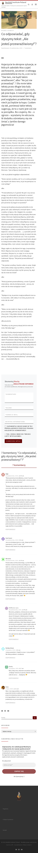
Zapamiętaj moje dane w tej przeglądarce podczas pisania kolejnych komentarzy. (19, 428)
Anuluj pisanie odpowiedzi (23, 384)
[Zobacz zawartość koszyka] (32, 4)
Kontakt (5, 830)
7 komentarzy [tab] (19, 465)
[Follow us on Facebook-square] (5, 711)
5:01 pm (21, 540)
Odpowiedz (10, 529)
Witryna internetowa (15, 421)
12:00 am (21, 476)
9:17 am (21, 668)
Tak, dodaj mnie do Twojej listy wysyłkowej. (18, 435)
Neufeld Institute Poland (13, 842)
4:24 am (18, 650)
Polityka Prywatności (8, 819)
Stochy (16, 381)
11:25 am (21, 560)
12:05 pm (24, 609)
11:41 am (16, 689)
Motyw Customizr (27, 845)
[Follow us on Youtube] (8, 711)
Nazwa (8, 408)
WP (12, 845)
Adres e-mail (11, 414)
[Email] (2, 711)
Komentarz (10, 394)
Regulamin (5, 809)
